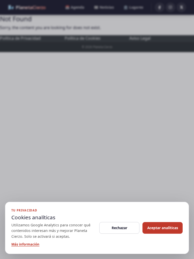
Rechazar (119, 227)
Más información (25, 244)
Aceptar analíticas (162, 227)
